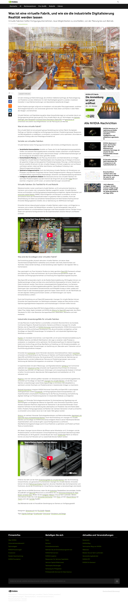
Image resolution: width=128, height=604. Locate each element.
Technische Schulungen (53, 565)
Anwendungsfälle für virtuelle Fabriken (51, 480)
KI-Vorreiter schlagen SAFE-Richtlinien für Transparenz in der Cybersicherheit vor (110, 162)
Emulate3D (38, 391)
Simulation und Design (58, 513)
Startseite (13, 6)
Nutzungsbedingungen (15, 596)
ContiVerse (76, 353)
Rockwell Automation (25, 389)
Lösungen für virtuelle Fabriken (54, 381)
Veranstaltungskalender (90, 556)
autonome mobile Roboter (26, 194)
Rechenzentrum (30, 6)
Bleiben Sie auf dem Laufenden (93, 553)
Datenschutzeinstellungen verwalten (30, 594)
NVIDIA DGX (62, 435)
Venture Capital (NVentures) (54, 562)
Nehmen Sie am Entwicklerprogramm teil (58, 549)
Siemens (20, 400)
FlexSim (20, 338)
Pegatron (21, 379)
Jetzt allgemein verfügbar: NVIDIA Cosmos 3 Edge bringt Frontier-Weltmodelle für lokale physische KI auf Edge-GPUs (110, 188)
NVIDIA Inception (50, 556)
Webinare (86, 549)
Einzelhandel (38, 513)
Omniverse (46, 513)
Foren (47, 540)
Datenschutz (12, 594)
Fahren (60, 6)
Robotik (52, 6)
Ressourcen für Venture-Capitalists (56, 559)
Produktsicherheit (14, 599)
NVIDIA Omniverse (45, 327)
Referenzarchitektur (35, 484)
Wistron (20, 415)
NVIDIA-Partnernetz (51, 553)
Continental (31, 353)
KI (20, 6)
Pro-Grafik (42, 6)
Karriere (48, 543)
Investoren (11, 553)
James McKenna (23, 24)
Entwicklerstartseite (52, 546)
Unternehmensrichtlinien (45, 596)
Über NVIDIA (12, 540)
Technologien (12, 546)
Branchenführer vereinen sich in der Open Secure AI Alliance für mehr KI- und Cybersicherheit (111, 175)
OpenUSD (64, 271)
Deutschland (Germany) (111, 591)
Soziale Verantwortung (15, 556)
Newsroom (86, 540)
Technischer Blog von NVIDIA (92, 546)
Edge (70, 179)
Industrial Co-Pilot (33, 368)
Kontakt (24, 599)
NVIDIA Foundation (14, 559)
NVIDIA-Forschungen (15, 549)
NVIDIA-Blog (86, 543)
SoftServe (65, 366)
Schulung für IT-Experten (53, 569)
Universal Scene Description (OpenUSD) (49, 119)
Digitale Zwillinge (27, 513)
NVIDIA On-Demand (89, 562)
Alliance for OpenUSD (59, 310)
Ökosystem (32, 119)
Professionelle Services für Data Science (58, 572)
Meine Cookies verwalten (52, 594)
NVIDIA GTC (86, 559)
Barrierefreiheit (30, 596)
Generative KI (30, 510)
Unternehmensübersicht (16, 543)
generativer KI (69, 119)
